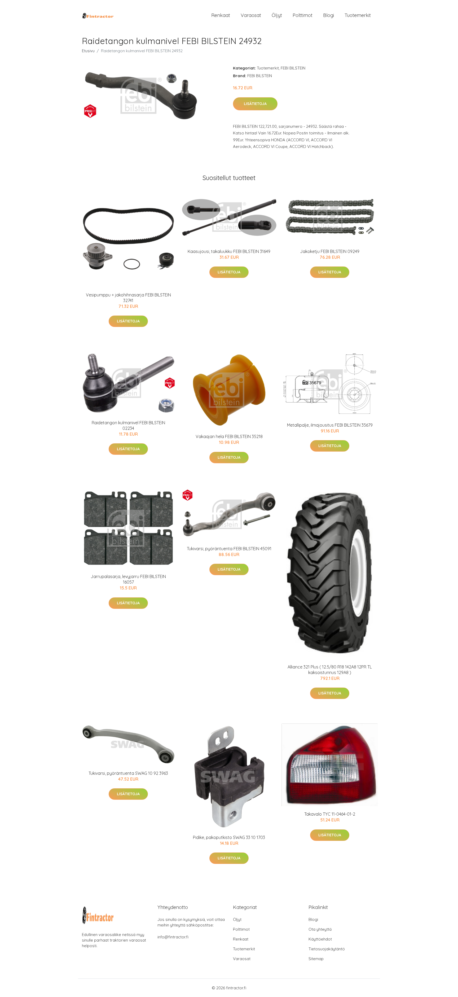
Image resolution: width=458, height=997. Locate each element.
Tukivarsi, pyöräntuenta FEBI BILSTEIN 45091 (229, 548)
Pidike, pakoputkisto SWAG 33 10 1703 (229, 837)
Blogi (328, 15)
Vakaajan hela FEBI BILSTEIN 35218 (229, 436)
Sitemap (316, 958)
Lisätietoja (255, 103)
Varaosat (251, 15)
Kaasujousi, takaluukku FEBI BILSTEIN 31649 (229, 251)
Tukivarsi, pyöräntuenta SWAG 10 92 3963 (128, 773)
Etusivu (88, 50)
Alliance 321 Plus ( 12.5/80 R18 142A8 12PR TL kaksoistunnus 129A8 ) (330, 669)
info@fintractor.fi (172, 936)
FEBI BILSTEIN (293, 68)
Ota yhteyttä (320, 929)
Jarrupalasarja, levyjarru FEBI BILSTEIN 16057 (128, 579)
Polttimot (302, 15)
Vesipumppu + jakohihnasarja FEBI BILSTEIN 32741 (128, 297)
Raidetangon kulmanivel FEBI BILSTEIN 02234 (128, 425)
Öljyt (277, 15)
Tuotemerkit (358, 15)
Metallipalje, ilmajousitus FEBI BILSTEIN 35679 (330, 425)
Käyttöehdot (320, 939)
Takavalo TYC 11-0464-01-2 (329, 814)
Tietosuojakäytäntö (327, 948)
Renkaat (220, 15)
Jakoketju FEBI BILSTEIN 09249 (329, 251)
